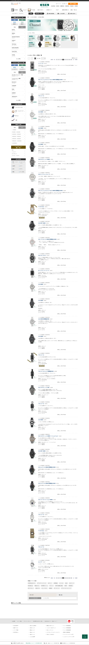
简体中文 (67, 6)
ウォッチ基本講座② (67, 627)
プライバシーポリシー (27, 621)
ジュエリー (14, 151)
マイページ (59, 3)
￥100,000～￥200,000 (16, 134)
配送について (32, 630)
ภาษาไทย (53, 6)
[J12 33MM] (32, 114)
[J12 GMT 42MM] (32, 225)
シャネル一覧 (45, 598)
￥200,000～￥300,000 (16, 136)
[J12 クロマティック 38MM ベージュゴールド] (32, 438)
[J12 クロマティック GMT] (32, 390)
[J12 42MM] (32, 339)
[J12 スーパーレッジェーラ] (32, 177)
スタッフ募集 (19, 621)
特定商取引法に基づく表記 (37, 621)
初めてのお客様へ (33, 625)
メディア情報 (15, 630)
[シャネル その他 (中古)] (36, 44)
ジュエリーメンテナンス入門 (68, 636)
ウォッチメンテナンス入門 (68, 634)
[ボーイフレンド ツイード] (32, 273)
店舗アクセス (15, 627)
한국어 (57, 6)
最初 (52, 59)
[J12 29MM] (32, 287)
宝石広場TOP (15, 625)
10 (64, 59)
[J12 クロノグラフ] (32, 258)
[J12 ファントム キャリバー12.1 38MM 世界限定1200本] (32, 82)
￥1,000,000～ (14, 143)
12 (69, 59)
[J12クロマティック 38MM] (32, 162)
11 (67, 59)
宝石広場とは (15, 632)
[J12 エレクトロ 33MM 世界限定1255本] (32, 486)
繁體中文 (62, 6)
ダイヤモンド (14, 153)
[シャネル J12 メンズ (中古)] (36, 38)
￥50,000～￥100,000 (16, 132)
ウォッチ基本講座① (67, 625)
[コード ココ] (32, 66)
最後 (76, 59)
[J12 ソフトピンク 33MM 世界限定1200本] (32, 242)
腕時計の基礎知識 (66, 632)
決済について (32, 627)
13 (71, 59)
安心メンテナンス (50, 630)
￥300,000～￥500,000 (16, 138)
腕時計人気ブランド (50, 625)
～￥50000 (14, 129)
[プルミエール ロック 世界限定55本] (32, 374)
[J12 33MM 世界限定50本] (32, 321)
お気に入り (65, 3)
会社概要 (13, 621)
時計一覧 (60, 594)
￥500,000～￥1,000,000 (16, 140)
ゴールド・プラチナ (15, 155)
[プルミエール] (32, 98)
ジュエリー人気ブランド (51, 627)
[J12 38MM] (32, 147)
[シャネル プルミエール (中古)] (69, 38)
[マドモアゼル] (32, 209)
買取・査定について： (49, 643)
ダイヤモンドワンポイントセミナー (53, 632)
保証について (32, 634)
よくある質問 (32, 636)
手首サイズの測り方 (50, 634)
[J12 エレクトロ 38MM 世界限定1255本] (32, 470)
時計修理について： (66, 643)
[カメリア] (32, 564)
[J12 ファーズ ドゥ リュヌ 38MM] (32, 502)
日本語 (76, 6)
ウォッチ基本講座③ (67, 630)
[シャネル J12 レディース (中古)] (52, 38)
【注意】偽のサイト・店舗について (50, 621)
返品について (32, 632)
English (71, 6)
